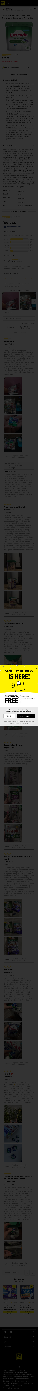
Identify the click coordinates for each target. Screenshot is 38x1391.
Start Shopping (26, 716)
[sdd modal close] (36, 668)
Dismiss (9, 716)
